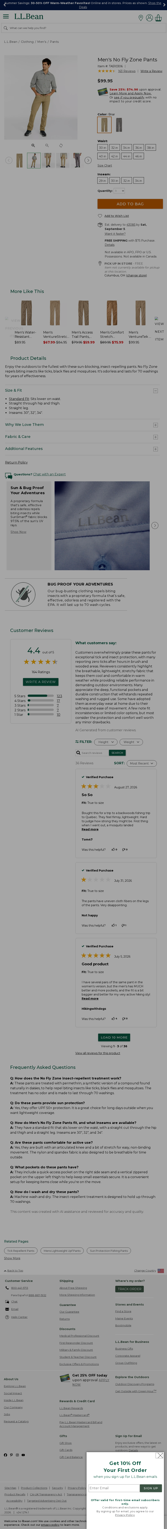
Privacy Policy (125, 1515)
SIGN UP (151, 1488)
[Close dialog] (159, 1455)
